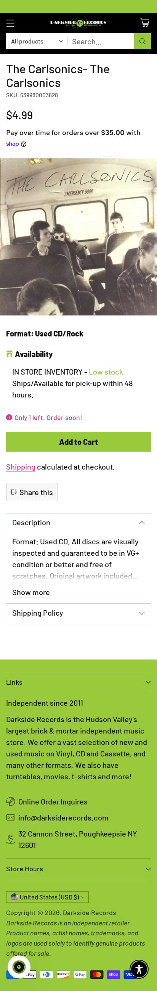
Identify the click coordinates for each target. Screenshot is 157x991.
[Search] (142, 41)
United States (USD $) (49, 897)
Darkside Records (89, 912)
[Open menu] (10, 23)
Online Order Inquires (53, 801)
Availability (34, 354)
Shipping (20, 466)
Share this (36, 492)
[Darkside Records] (78, 23)
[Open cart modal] (144, 23)
